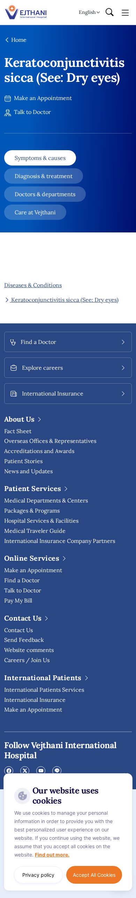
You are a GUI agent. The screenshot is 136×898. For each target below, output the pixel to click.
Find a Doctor (22, 580)
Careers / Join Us (27, 660)
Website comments (29, 649)
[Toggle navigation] (125, 12)
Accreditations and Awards (39, 450)
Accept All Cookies (94, 875)
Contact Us (18, 630)
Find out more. (52, 855)
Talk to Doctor (32, 111)
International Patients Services (44, 689)
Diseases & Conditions (33, 285)
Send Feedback (24, 639)
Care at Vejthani (35, 212)
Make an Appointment (42, 97)
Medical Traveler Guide (35, 530)
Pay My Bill (18, 600)
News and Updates (28, 471)
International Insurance (35, 699)
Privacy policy (38, 875)
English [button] (87, 12)
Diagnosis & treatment (44, 175)
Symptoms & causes (40, 157)
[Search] (109, 12)
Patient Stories (23, 461)
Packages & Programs (32, 510)
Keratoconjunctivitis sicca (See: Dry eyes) (64, 299)
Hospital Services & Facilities (41, 520)
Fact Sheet (17, 431)
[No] (125, 775)
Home (18, 39)
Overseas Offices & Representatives (50, 440)
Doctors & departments (45, 194)
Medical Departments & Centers (46, 500)
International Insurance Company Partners (59, 540)
